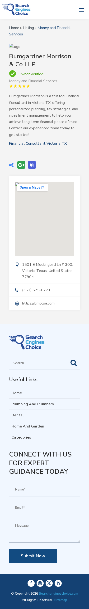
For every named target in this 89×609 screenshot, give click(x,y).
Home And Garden (27, 426)
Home (14, 27)
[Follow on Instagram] (40, 583)
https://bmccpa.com (38, 303)
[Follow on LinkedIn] (58, 583)
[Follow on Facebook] (31, 583)
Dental (17, 415)
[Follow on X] (49, 583)
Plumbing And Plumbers (32, 404)
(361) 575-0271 (36, 290)
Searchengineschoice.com (58, 593)
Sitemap (60, 600)
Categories (21, 437)
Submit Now (33, 556)
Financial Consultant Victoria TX (38, 143)
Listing (28, 27)
